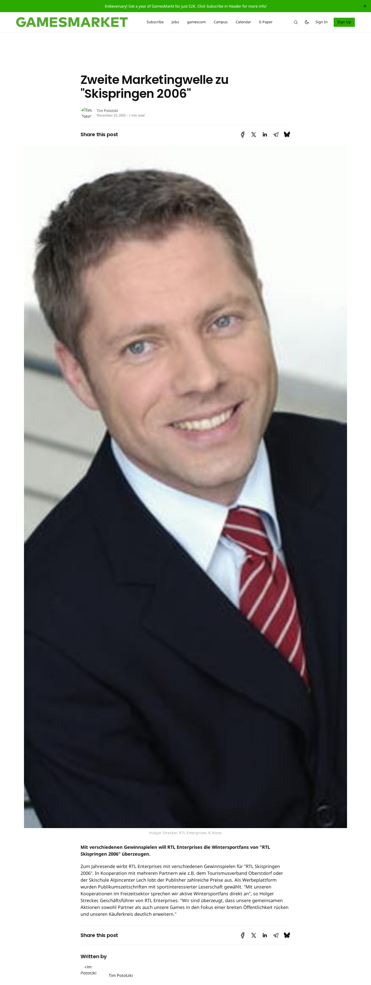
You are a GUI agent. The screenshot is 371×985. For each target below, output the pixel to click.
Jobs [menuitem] (175, 21)
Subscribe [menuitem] (155, 21)
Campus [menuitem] (221, 21)
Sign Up (344, 21)
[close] (365, 6)
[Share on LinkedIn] (264, 134)
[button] (295, 22)
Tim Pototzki (107, 110)
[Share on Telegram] (275, 134)
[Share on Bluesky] (287, 134)
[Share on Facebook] (242, 134)
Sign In (321, 21)
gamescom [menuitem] (196, 21)
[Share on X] (253, 134)
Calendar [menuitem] (243, 21)
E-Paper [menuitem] (266, 21)
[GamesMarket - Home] (75, 22)
